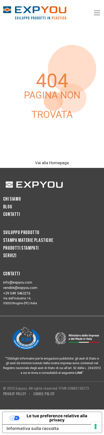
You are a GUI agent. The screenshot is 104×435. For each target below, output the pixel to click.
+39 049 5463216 (16, 293)
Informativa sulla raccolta (33, 428)
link (78, 373)
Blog (7, 207)
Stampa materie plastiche (28, 240)
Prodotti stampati (21, 248)
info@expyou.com (17, 282)
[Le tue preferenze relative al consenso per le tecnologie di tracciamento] (95, 426)
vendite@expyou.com (20, 288)
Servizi (9, 256)
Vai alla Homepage (52, 162)
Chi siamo (12, 199)
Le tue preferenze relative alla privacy (57, 417)
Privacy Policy (14, 394)
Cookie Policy (44, 394)
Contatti (11, 214)
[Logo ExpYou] (34, 184)
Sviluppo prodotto (21, 233)
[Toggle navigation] (97, 13)
